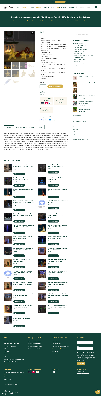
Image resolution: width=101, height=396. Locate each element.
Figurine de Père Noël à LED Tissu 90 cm (23, 190)
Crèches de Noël (78, 53)
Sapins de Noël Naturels (34, 341)
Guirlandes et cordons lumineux (60, 346)
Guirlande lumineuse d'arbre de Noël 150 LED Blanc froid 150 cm (22, 283)
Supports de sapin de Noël (35, 346)
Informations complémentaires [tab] (25, 127)
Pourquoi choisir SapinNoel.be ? (81, 139)
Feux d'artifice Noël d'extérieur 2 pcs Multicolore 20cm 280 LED (57, 306)
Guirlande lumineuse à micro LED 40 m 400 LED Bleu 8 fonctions (23, 271)
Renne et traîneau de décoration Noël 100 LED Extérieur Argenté (23, 214)
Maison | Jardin (76, 65)
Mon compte (7, 379)
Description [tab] (9, 127)
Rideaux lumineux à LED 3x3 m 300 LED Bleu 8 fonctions (58, 248)
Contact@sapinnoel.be (83, 373)
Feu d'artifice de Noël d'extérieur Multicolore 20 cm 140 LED (23, 178)
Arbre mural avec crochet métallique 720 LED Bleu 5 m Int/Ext (21, 318)
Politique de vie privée (78, 124)
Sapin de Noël (76, 69)
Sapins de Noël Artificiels (34, 343)
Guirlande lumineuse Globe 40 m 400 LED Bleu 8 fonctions (57, 271)
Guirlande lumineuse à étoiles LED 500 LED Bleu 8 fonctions (23, 294)
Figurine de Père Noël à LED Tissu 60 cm (57, 190)
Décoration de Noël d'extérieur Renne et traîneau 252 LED (57, 214)
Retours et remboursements (80, 121)
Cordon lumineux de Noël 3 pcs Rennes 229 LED (57, 178)
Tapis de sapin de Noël (34, 349)
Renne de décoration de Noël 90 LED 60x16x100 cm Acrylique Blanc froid (23, 202)
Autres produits (77, 43)
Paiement (75, 129)
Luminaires (77, 61)
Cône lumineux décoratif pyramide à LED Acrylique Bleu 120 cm (23, 226)
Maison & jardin (76, 63)
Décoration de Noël (50, 91)
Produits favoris (77, 67)
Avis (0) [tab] (41, 127)
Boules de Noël (78, 47)
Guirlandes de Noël (79, 59)
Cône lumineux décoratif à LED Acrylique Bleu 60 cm (22, 237)
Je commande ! (60, 1)
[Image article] (75, 78)
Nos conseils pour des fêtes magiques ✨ (14, 373)
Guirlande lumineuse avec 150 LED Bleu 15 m (58, 201)
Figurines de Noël (78, 57)
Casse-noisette (78, 51)
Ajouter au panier (55, 86)
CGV (74, 131)
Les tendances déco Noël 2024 (87, 82)
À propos (6, 382)
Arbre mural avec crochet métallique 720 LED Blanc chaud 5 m (23, 166)
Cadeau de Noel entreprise (11, 384)
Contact (6, 376)
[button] (32, 33)
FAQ (74, 126)
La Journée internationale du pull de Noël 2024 (86, 102)
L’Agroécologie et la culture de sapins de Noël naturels (87, 108)
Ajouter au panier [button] (19, 174)
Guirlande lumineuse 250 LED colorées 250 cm (22, 260)
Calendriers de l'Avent (80, 49)
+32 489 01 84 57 (81, 371)
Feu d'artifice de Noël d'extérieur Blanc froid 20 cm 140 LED (57, 165)
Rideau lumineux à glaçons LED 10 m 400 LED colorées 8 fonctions (23, 248)
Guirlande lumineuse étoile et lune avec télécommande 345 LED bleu (58, 294)
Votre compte (62, 7)
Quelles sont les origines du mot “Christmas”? (87, 77)
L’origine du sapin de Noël (85, 89)
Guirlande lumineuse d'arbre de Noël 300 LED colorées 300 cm (57, 260)
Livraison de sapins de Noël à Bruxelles (82, 137)
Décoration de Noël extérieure (82, 55)
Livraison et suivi (77, 119)
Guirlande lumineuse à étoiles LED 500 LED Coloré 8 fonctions (58, 283)
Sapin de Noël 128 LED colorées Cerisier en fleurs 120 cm (22, 306)
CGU (74, 134)
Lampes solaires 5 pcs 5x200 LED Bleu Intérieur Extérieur (57, 237)
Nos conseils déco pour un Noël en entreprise (87, 96)
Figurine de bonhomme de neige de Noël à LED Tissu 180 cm (57, 226)
